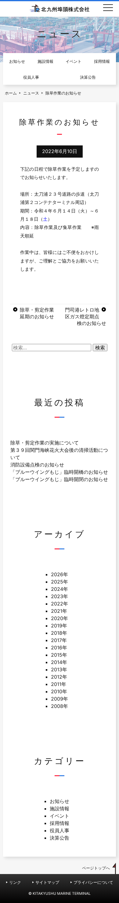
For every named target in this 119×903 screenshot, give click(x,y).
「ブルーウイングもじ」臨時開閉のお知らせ (59, 479)
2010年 (59, 691)
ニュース (31, 93)
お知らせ (17, 61)
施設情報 (45, 61)
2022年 (59, 604)
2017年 (59, 640)
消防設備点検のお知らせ (37, 465)
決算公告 (88, 77)
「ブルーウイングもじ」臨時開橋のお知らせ (59, 472)
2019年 (59, 626)
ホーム (11, 93)
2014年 (59, 662)
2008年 (59, 706)
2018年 (59, 633)
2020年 (59, 618)
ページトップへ (96, 868)
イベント (73, 61)
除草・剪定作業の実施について (44, 443)
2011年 (58, 684)
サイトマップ (47, 882)
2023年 (59, 596)
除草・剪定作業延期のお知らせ (37, 313)
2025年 (59, 582)
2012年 (59, 677)
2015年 (59, 655)
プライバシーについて (93, 882)
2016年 (59, 647)
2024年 (59, 589)
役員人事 (31, 77)
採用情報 (102, 61)
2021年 (59, 611)
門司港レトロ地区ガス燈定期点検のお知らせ (85, 316)
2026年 (59, 574)
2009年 (59, 699)
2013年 (59, 669)
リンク (15, 882)
